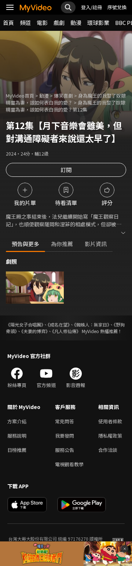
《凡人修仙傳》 (66, 331)
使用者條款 (110, 421)
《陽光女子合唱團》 (24, 324)
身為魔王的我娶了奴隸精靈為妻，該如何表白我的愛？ (66, 99)
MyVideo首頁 (20, 95)
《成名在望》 (59, 324)
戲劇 (59, 22)
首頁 (8, 22)
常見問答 (64, 421)
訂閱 (66, 170)
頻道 (25, 22)
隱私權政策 (110, 435)
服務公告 (64, 449)
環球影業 (98, 22)
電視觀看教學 (69, 464)
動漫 (75, 22)
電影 (42, 22)
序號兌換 (116, 7)
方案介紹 (16, 421)
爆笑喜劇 (63, 95)
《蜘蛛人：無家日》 (91, 324)
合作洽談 (107, 449)
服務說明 (16, 435)
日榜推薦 (16, 449)
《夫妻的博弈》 (34, 331)
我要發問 (64, 435)
